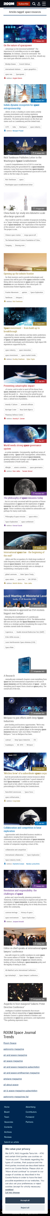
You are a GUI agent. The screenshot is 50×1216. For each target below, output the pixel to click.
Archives (8, 1132)
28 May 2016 (40, 944)
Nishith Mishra (17, 583)
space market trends (28, 355)
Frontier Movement (11, 292)
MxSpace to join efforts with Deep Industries (23, 719)
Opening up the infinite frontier (19, 273)
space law (21, 579)
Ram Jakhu (16, 471)
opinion (24, 292)
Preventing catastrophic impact (19, 385)
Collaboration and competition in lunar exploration (22, 829)
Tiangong (8, 245)
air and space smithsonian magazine (21, 1072)
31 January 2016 (39, 153)
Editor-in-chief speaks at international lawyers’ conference (25, 949)
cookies (9, 1189)
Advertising (30, 1107)
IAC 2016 (20, 745)
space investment (11, 355)
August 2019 (40, 324)
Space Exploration (36, 292)
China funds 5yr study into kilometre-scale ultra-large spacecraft (24, 214)
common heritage (11, 912)
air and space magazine (15, 1055)
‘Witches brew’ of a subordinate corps (25, 773)
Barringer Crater (10, 409)
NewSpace (23, 127)
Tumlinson (8, 297)
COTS (7, 127)
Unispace (19, 297)
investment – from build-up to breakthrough (22, 329)
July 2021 (41, 823)
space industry (35, 127)
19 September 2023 (38, 671)
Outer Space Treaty (27, 574)
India (14, 127)
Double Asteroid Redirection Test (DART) (30, 632)
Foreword (30, 1117)
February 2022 (40, 886)
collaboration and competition (15, 849)
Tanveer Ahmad (27, 471)
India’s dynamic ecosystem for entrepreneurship (21, 106)
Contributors (31, 1112)
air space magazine (13, 1060)
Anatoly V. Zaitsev (19, 418)
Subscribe (23, 3)
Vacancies (8, 1122)
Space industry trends (13, 860)
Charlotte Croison (18, 864)
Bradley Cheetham (19, 359)
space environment (12, 917)
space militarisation (12, 797)
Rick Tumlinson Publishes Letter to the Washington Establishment (23, 159)
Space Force (29, 792)
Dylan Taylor (31, 359)
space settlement (27, 521)
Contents (8, 1127)
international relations (13, 69)
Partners (29, 1122)
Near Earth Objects (26, 409)
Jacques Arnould (18, 921)
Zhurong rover (20, 245)
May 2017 (41, 441)
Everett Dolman (24, 64)
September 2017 (39, 101)
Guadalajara (9, 745)
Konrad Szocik (17, 525)
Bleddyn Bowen (10, 64)
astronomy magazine (13, 1049)
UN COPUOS (32, 579)
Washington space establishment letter (19, 184)
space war (8, 74)
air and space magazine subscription (21, 1066)
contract (8, 740)
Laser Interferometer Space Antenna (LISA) (20, 642)
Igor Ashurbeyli (10, 975)
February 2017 (40, 269)
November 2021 (39, 494)
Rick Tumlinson (10, 179)
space (21, 179)
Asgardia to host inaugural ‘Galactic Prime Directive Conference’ (24, 1005)
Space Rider (9, 647)
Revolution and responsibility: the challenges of (20, 892)
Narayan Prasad (18, 131)
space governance (36, 467)
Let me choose (12, 1192)
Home (6, 1107)
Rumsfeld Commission (13, 792)
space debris (9, 579)
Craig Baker (16, 801)
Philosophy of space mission (15, 516)
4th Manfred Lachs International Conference (20, 970)
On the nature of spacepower (18, 45)
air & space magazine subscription (20, 1090)
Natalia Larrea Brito (33, 864)
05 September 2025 (38, 999)
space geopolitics (30, 69)
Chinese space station (13, 235)
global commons (11, 574)
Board (6, 1112)
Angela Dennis (17, 78)
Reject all (25, 1208)
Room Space (9, 1043)
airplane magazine (12, 1078)
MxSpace (30, 745)
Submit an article (11, 1142)
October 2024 (40, 548)
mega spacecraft (30, 235)
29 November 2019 (39, 606)
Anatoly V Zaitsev (11, 404)
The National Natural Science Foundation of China (22, 240)
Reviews (8, 1137)
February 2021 (40, 41)
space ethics (33, 516)
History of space (26, 912)
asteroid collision (27, 404)
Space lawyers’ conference (28, 975)
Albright (8, 467)
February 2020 (40, 769)
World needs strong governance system (22, 447)
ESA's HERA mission (12, 637)
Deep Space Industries (22, 740)
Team (6, 1117)
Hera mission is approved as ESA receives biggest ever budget (24, 611)
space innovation (25, 350)
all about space (10, 1084)
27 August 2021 (40, 209)
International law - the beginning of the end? (24, 554)
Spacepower (20, 74)
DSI (35, 740)
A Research (9, 675)
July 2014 (41, 381)
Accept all (25, 1200)
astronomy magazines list (15, 1096)
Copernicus (9, 632)
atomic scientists (20, 467)
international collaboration (14, 855)
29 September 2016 (38, 713)
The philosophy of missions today (23, 498)
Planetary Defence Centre (14, 414)
